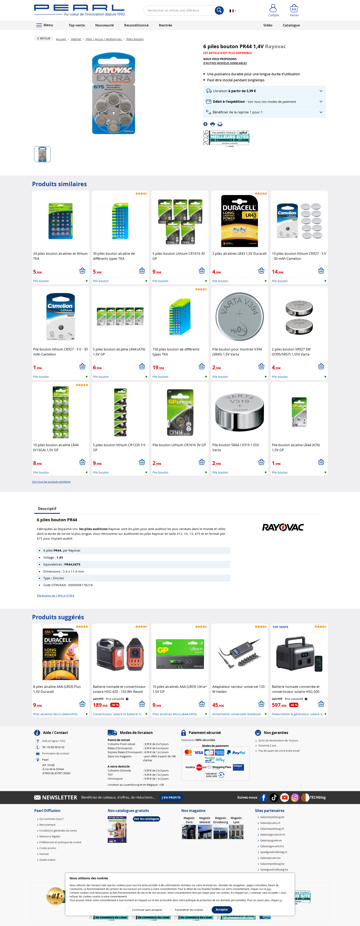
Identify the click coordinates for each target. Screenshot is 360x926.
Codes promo (47, 848)
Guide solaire (47, 860)
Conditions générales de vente (58, 830)
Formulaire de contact (55, 753)
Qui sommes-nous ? (51, 819)
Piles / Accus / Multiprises (103, 39)
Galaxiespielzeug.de (272, 817)
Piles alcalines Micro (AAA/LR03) (55, 714)
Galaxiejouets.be (270, 858)
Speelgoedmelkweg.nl (273, 852)
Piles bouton (135, 39)
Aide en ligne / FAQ (53, 741)
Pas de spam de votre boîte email (279, 751)
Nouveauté (104, 25)
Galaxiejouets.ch (270, 823)
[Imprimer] (214, 124)
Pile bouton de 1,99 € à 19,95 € (55, 595)
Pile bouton (41, 281)
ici (280, 900)
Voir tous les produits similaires (51, 482)
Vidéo (267, 25)
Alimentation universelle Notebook (236, 714)
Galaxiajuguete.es (271, 840)
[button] (264, 91)
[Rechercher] (219, 10)
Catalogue (291, 25)
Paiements (198, 740)
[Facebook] (206, 124)
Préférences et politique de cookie (60, 842)
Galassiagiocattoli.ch (272, 834)
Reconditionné (136, 25)
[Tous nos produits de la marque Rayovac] (283, 525)
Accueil (61, 39)
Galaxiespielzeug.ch (272, 829)
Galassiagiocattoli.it (272, 846)
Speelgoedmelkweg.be (274, 869)
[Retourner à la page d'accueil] (79, 11)
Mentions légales (49, 836)
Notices (44, 854)
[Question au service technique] (221, 124)
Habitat (76, 39)
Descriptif (47, 508)
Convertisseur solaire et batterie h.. (117, 714)
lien (269, 889)
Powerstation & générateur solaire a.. (298, 714)
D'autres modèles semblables (225, 63)
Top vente (77, 25)
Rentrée (165, 25)
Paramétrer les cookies (189, 910)
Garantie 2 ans (267, 745)
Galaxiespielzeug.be (272, 864)
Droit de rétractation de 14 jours (278, 740)
